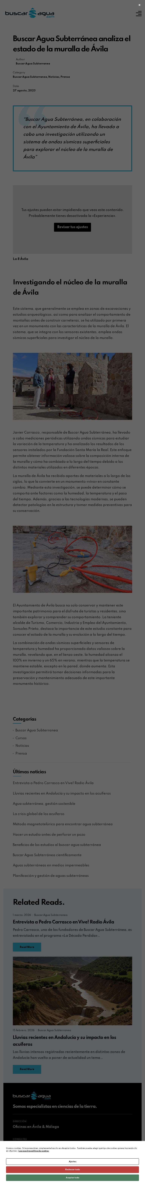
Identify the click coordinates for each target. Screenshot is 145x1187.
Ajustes (72, 1162)
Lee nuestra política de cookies (34, 1151)
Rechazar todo (72, 1170)
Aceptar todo (72, 1178)
